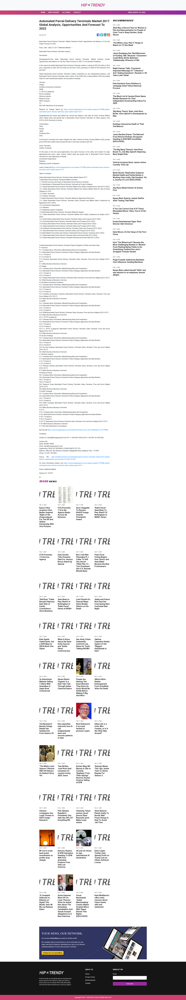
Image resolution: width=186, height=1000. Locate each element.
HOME (43, 12)
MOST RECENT (53, 12)
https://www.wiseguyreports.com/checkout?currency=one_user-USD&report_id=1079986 (77, 430)
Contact (87, 983)
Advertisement (90, 980)
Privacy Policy (90, 977)
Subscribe (129, 984)
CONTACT (77, 12)
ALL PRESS (66, 12)
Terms (87, 974)
